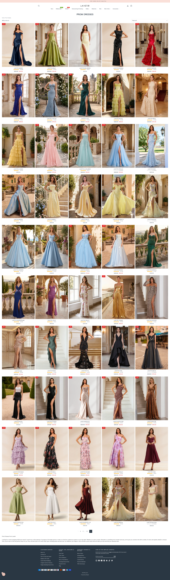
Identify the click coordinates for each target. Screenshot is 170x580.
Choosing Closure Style (64, 561)
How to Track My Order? (46, 556)
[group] (18, 69)
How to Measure (62, 557)
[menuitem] (52, 9)
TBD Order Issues (81, 564)
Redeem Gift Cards (45, 558)
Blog (60, 566)
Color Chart (61, 555)
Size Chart (61, 553)
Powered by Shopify (85, 574)
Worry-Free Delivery (63, 559)
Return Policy (80, 553)
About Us (43, 552)
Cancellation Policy (81, 557)
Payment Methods (81, 561)
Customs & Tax (80, 559)
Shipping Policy (80, 555)
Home (3, 17)
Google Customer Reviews (46, 562)
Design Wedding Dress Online (47, 565)
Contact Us (43, 554)
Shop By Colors (62, 564)
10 (87, 531)
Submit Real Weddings (46, 560)
